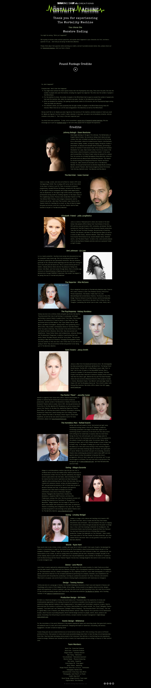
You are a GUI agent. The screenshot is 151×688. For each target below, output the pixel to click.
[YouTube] (113, 684)
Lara (39, 567)
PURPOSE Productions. (58, 273)
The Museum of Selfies (92, 591)
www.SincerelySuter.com (59, 419)
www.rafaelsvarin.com (87, 461)
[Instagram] (110, 684)
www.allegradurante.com (65, 511)
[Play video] (75, 69)
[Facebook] (105, 684)
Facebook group (61, 123)
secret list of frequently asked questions (90, 120)
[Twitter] (108, 684)
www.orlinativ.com (42, 617)
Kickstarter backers (49, 48)
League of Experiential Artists (56, 593)
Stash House (65, 591)
